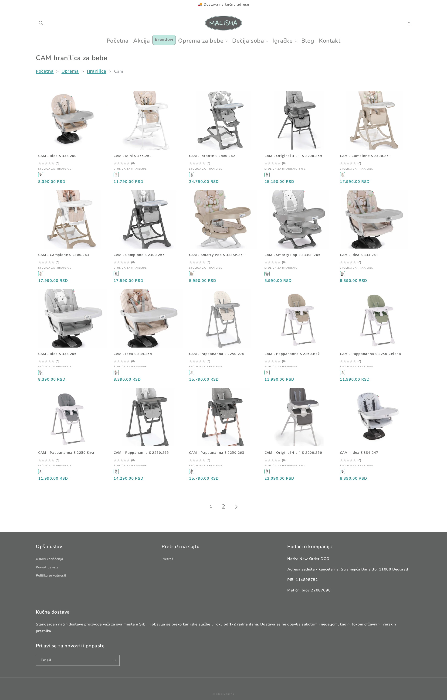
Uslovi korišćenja (49, 559)
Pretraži (168, 559)
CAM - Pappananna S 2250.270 (216, 354)
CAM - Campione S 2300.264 (63, 255)
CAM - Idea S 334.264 (133, 354)
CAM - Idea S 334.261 (359, 255)
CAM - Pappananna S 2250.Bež (292, 354)
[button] (41, 23)
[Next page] (236, 507)
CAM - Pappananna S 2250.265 (141, 452)
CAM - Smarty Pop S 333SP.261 (217, 255)
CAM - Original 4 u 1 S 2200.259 (293, 156)
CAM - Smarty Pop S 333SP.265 (292, 255)
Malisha (229, 694)
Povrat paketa (47, 567)
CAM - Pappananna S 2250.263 (216, 452)
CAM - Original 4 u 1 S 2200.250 (293, 452)
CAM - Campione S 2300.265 (139, 255)
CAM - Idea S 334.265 (57, 354)
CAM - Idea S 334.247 (359, 452)
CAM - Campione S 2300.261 (365, 156)
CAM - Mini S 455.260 (133, 156)
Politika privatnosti (51, 575)
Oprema (70, 71)
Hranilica (96, 71)
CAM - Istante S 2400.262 (212, 156)
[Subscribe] (114, 660)
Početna (45, 71)
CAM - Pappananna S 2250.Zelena (370, 354)
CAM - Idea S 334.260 (57, 156)
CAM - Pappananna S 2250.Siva (66, 452)
